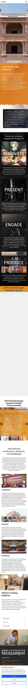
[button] (26, 1)
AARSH (3, 662)
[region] (14, 675)
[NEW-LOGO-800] (3, 1)
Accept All (14, 676)
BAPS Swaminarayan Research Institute (10, 661)
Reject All (14, 683)
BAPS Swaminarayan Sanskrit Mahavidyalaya (12, 664)
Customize (14, 679)
